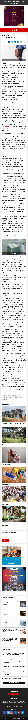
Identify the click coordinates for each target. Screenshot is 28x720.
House (9, 395)
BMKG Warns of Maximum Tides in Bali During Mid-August (9, 621)
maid (20, 395)
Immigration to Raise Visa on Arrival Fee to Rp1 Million (10, 602)
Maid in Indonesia (7, 484)
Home (5, 1)
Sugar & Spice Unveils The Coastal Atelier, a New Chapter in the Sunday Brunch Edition (13, 654)
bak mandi (5, 395)
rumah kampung (6, 399)
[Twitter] (8, 712)
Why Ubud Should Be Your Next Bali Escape (11, 678)
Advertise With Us (15, 1)
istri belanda (14, 395)
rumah (21, 397)
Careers (22, 1)
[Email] (22, 712)
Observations (8, 35)
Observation (5, 397)
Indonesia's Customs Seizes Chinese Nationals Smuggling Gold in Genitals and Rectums (10, 612)
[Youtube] (19, 712)
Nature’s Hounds (6, 464)
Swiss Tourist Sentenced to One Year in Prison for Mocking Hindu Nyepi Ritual (13, 672)
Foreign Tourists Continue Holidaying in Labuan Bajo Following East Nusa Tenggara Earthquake (10, 639)
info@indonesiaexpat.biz (16, 706)
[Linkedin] (15, 712)
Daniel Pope (5, 39)
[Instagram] (11, 712)
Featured (3, 35)
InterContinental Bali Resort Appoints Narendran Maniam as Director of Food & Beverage (13, 660)
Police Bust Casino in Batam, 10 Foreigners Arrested (14, 666)
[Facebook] (4, 712)
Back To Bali (5, 504)
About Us (9, 1)
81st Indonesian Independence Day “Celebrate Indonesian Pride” (9, 630)
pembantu (11, 397)
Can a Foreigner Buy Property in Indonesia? (13, 444)
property (16, 397)
